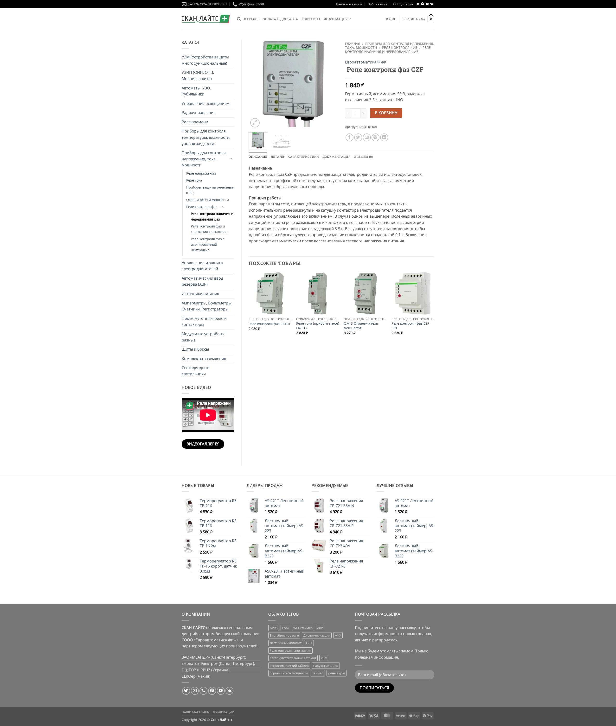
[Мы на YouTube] (427, 4)
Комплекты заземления (204, 358)
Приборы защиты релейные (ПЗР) (210, 190)
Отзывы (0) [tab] (363, 156)
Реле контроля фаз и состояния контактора (209, 229)
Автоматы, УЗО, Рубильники (196, 91)
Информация (336, 19)
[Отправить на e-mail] (195, 691)
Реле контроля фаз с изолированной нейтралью (208, 244)
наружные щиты (325, 665)
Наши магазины (349, 4)
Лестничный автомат (286, 643)
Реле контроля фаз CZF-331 (410, 325)
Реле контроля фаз (201, 206)
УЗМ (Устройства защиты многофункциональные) (205, 60)
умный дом (336, 673)
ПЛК (309, 643)
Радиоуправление (199, 112)
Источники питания (200, 293)
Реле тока (194, 180)
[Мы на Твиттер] (418, 4)
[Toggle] (231, 159)
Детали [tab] (277, 156)
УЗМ (324, 658)
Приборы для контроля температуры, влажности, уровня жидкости (206, 137)
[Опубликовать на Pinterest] (375, 137)
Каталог (251, 19)
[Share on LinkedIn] (384, 137)
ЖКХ (338, 635)
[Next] (330, 84)
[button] (403, 4)
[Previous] (256, 84)
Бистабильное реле (284, 635)
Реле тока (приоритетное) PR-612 (317, 325)
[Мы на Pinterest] (422, 4)
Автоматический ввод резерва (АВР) (202, 281)
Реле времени (195, 122)
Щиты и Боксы (195, 349)
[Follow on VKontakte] (431, 4)
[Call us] (203, 691)
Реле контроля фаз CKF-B (269, 324)
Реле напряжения (201, 173)
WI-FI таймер (303, 628)
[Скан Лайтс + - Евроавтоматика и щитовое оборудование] (206, 19)
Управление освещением (206, 103)
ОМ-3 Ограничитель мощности (361, 325)
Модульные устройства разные (203, 337)
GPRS (273, 628)
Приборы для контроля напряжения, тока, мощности (204, 159)
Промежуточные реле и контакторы (204, 321)
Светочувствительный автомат (293, 658)
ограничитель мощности (289, 673)
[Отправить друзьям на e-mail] (367, 137)
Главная (352, 43)
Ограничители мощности (207, 199)
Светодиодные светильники (195, 371)
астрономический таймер (289, 665)
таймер (317, 673)
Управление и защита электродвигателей (202, 266)
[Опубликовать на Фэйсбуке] (349, 137)
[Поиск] (239, 19)
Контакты (311, 19)
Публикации (378, 4)
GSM (285, 628)
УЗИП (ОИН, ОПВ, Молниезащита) (198, 75)
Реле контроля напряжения (290, 650)
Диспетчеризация (316, 635)
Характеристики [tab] (303, 156)
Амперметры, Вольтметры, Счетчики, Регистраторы (207, 306)
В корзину (386, 112)
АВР (320, 628)
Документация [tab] (336, 156)
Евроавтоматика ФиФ (365, 62)
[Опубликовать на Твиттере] (358, 137)
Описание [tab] (258, 156)
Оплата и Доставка (280, 19)
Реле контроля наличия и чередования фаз (212, 216)
